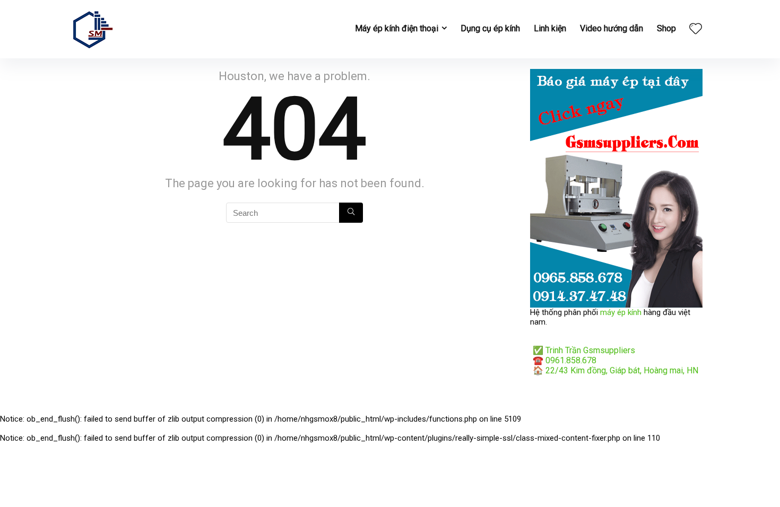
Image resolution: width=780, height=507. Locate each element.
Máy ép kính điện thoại (396, 28)
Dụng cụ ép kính (490, 28)
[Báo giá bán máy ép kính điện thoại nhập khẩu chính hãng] (616, 73)
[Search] (351, 213)
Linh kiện (550, 28)
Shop (666, 28)
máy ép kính (621, 312)
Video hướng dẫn (611, 28)
